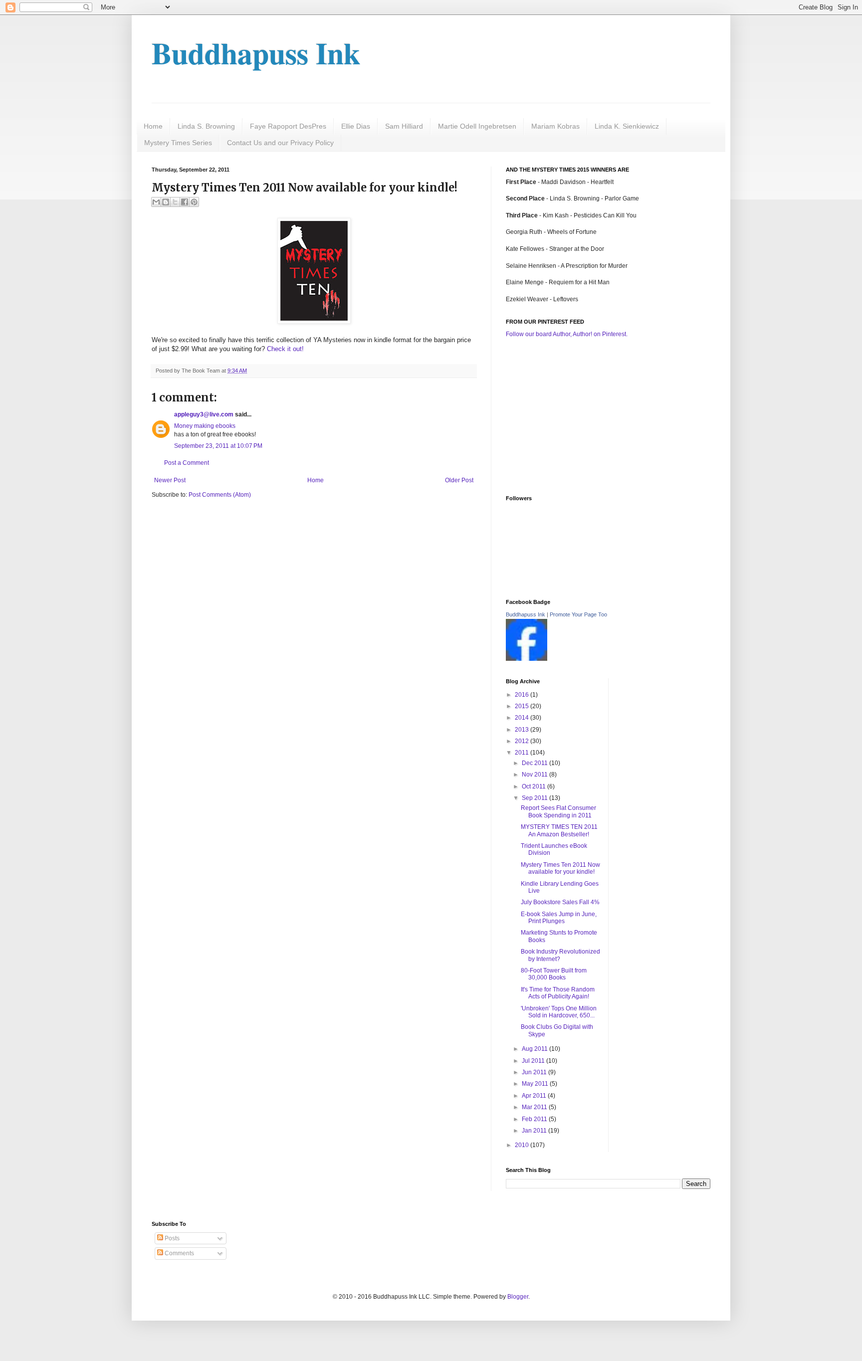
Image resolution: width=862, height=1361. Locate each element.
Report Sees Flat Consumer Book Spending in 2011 (558, 811)
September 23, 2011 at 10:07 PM (218, 445)
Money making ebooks (204, 425)
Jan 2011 (535, 1130)
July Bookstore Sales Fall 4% (560, 902)
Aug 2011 (535, 1048)
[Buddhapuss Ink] (526, 658)
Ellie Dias (355, 126)
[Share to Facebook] (185, 202)
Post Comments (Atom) (220, 494)
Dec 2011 (535, 763)
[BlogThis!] (166, 202)
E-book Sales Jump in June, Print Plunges (559, 918)
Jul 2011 (534, 1060)
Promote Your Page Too (578, 614)
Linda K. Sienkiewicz (627, 126)
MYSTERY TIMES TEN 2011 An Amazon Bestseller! (559, 830)
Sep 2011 (535, 797)
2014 (522, 717)
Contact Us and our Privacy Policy (280, 143)
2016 (522, 694)
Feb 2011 (535, 1119)
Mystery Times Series (178, 143)
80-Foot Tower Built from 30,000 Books (554, 974)
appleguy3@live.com (203, 414)
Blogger (517, 1296)
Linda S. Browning (206, 126)
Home (153, 126)
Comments (178, 1253)
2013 (522, 729)
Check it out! (285, 349)
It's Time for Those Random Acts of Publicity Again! (558, 993)
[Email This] (156, 202)
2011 (522, 752)
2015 (522, 706)
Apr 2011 (535, 1095)
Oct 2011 (534, 786)
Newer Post (170, 480)
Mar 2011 (535, 1107)
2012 (522, 741)
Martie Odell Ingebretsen (477, 126)
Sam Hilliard (404, 126)
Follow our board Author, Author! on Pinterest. (567, 334)
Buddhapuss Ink (256, 52)
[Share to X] (175, 202)
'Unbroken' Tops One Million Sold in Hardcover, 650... (559, 1012)
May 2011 (536, 1083)
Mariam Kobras (555, 126)
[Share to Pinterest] (194, 202)
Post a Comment (186, 462)
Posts (171, 1238)
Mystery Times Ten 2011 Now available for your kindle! (560, 868)
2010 (522, 1145)
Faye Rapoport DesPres (288, 126)
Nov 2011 (535, 774)
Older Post (459, 480)
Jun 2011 (535, 1072)
